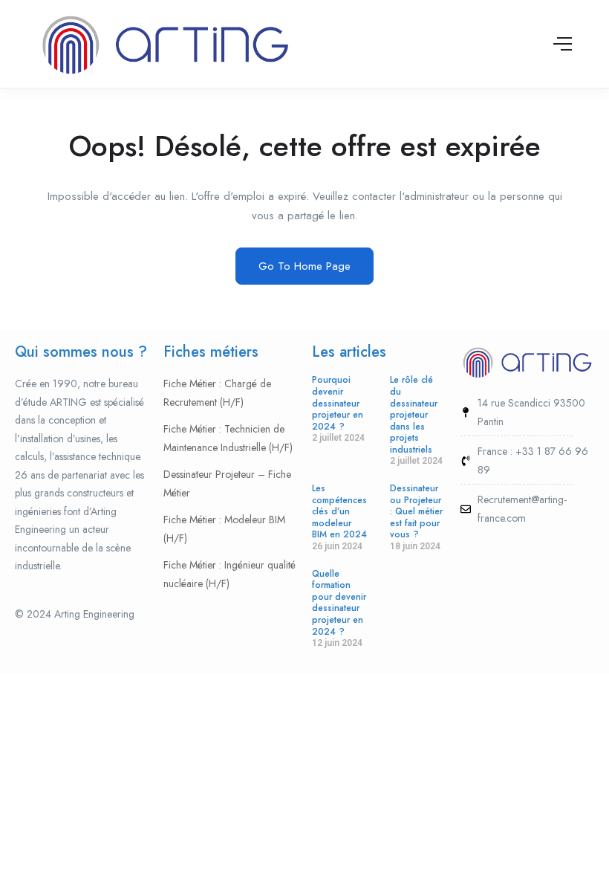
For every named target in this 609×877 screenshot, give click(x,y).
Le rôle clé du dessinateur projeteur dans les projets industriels (413, 414)
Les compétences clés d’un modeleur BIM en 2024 (339, 511)
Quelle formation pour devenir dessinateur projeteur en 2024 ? (339, 602)
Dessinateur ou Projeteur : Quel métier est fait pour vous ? (416, 511)
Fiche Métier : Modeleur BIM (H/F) (224, 529)
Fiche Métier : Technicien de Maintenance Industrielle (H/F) (228, 438)
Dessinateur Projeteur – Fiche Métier (227, 483)
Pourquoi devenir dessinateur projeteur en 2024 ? (337, 403)
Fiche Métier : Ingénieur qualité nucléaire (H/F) (229, 574)
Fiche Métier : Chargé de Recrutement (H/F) (217, 393)
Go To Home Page (304, 266)
